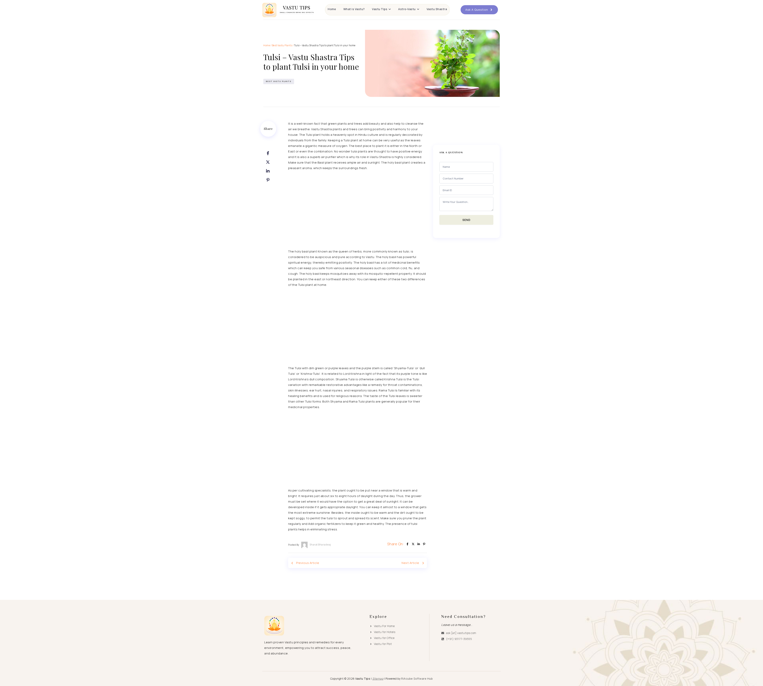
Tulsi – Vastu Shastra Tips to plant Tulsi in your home (324, 45)
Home (266, 45)
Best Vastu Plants (282, 45)
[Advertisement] (357, 210)
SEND (466, 220)
